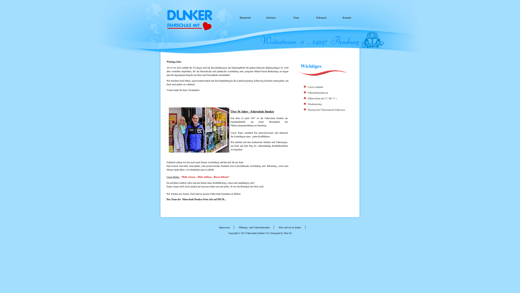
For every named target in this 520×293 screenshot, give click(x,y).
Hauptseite (245, 17)
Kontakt (346, 17)
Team (296, 17)
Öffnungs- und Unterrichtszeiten (254, 227)
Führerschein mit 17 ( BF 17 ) (322, 98)
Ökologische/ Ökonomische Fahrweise (326, 109)
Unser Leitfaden (315, 87)
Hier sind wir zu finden (290, 227)
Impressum (224, 227)
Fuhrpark (321, 17)
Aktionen (271, 17)
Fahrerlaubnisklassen (318, 92)
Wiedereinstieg (315, 104)
